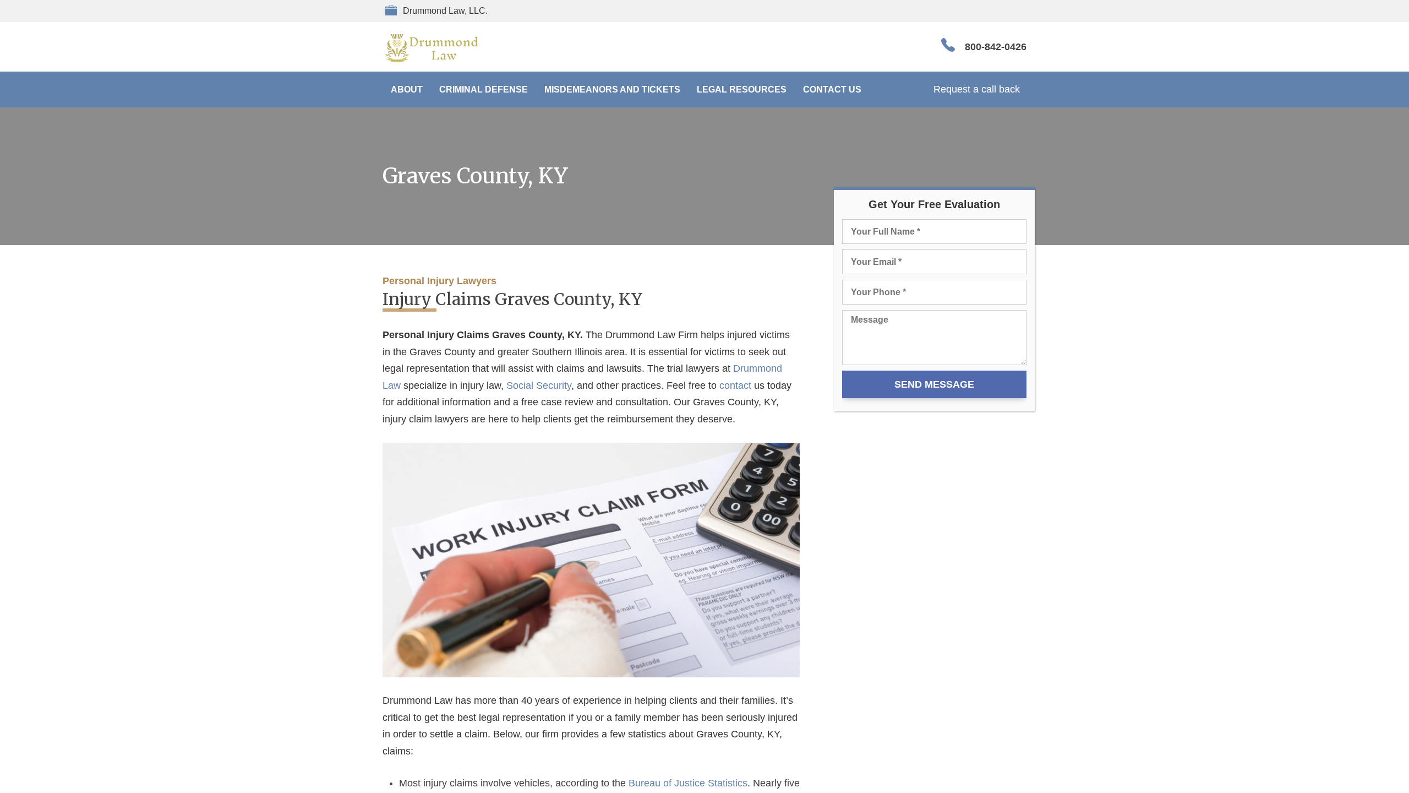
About (407, 89)
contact (735, 385)
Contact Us (832, 89)
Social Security (538, 385)
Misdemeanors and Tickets (612, 89)
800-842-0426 (995, 46)
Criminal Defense (483, 89)
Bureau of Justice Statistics (688, 783)
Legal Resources (742, 89)
